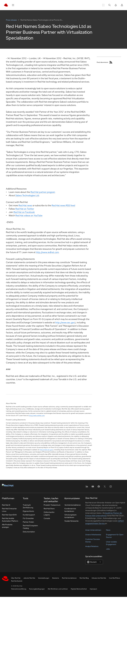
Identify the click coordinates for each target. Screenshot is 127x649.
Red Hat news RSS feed (63, 205)
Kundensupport (29, 515)
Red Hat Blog (84, 578)
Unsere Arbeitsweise (93, 534)
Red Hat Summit (16, 581)
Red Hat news (25, 205)
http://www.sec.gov (65, 322)
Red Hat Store (49, 508)
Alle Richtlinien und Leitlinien (58, 589)
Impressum (93, 589)
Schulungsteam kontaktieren (70, 516)
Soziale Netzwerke (71, 521)
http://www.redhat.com (47, 252)
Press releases (11, 20)
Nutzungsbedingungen (37, 589)
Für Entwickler (28, 518)
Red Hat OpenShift (9, 515)
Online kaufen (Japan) (49, 513)
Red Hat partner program (43, 192)
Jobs (108, 549)
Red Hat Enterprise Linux (9, 509)
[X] (104, 487)
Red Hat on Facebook (24, 212)
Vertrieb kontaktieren (72, 505)
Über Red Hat (15, 578)
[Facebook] (98, 487)
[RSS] (110, 62)
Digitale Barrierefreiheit (79, 589)
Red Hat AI (6, 505)
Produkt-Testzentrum (52, 505)
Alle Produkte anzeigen (7, 525)
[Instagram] (110, 487)
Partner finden (28, 522)
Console (47, 518)
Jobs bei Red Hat (29, 578)
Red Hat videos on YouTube (28, 215)
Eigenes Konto (28, 511)
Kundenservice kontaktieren (70, 509)
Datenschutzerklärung (18, 589)
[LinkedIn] (86, 487)
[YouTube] (92, 487)
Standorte (55, 578)
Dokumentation (29, 532)
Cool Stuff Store (114, 578)
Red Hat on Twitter (24, 208)
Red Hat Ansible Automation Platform (10, 519)
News (108, 530)
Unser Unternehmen (93, 530)
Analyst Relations (91, 546)
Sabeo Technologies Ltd (27, 195)
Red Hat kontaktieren (69, 578)
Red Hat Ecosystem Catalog (30, 526)
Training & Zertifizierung (28, 506)
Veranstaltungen (43, 578)
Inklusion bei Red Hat (99, 578)
